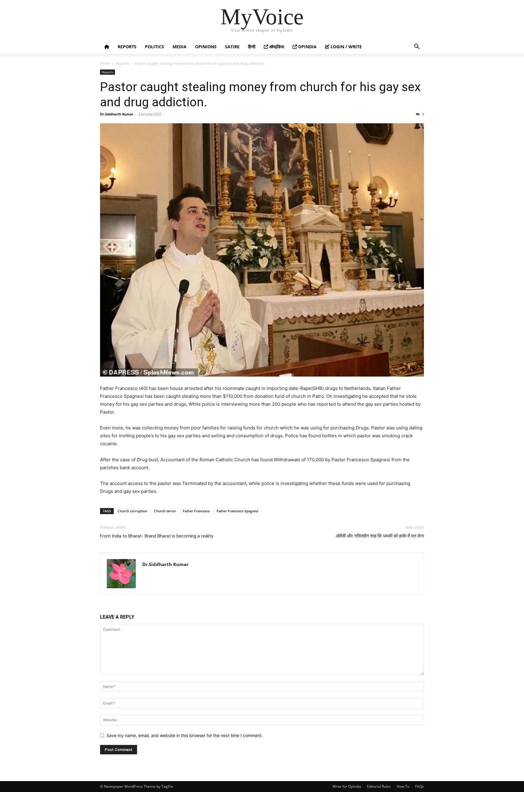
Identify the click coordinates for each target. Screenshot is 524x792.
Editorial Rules (379, 786)
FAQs (419, 786)
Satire (232, 47)
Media (179, 47)
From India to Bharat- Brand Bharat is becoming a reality (156, 536)
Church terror (165, 511)
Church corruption (132, 511)
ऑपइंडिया (276, 47)
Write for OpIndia (346, 786)
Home (105, 63)
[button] (416, 47)
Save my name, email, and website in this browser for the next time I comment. (184, 735)
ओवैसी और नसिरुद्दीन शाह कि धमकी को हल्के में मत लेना (380, 536)
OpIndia (307, 47)
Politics (154, 47)
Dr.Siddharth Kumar (116, 114)
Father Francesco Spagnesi (237, 511)
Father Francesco (196, 511)
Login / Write (345, 47)
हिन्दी (251, 47)
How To (403, 786)
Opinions (206, 47)
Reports (127, 47)
